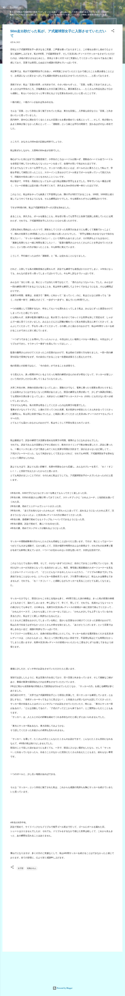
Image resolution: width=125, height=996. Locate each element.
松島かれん (31, 868)
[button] (113, 31)
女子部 (20, 868)
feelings (15, 7)
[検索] (121, 8)
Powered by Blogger (64, 988)
